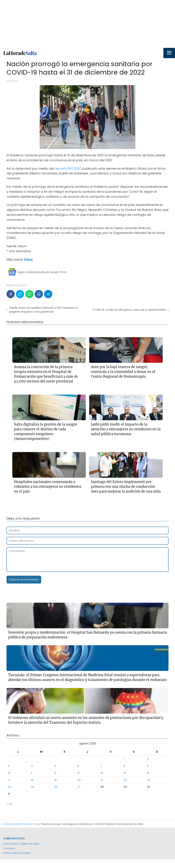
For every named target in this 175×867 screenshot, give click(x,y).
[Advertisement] (87, 24)
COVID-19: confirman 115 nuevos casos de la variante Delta (129, 310)
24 (9, 787)
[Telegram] (48, 294)
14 (101, 773)
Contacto (9, 848)
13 (78, 773)
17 (9, 780)
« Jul (9, 804)
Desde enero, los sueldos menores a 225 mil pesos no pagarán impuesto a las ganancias (43, 309)
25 (32, 787)
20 (78, 780)
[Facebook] (10, 294)
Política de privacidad (16, 853)
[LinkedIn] (39, 294)
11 (31, 773)
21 (101, 780)
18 (32, 780)
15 (125, 773)
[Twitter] (20, 294)
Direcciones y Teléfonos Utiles (21, 843)
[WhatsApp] (29, 294)
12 (55, 773)
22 (125, 780)
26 (55, 787)
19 (55, 780)
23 (148, 780)
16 (148, 773)
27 (78, 787)
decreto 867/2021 (68, 168)
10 (9, 773)
